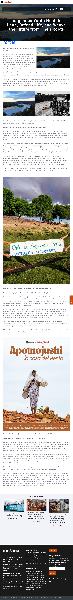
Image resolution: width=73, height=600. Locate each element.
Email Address (54, 566)
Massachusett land (9, 580)
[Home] (7, 2)
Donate (53, 550)
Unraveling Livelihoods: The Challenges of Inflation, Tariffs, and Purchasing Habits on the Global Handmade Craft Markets (58, 518)
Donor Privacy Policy (41, 597)
